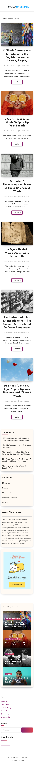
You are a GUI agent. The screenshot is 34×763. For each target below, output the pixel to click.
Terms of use (5, 714)
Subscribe (4, 711)
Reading (5, 488)
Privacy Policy (6, 708)
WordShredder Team (10, 66)
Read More (17, 82)
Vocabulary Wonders (9, 498)
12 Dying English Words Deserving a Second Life (17, 253)
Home (4, 18)
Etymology (6, 483)
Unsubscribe (5, 717)
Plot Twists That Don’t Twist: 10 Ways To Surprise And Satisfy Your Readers (16, 680)
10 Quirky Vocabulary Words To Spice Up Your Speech (17, 122)
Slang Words (6, 493)
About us (4, 702)
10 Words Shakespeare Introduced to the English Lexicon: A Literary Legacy (16, 624)
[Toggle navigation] (5, 7)
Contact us (5, 705)
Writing (5, 503)
